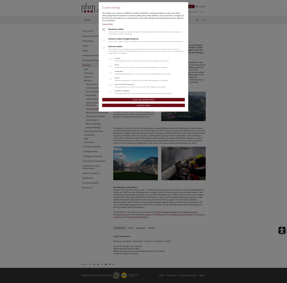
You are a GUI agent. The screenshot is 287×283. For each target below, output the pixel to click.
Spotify (117, 78)
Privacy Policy (107, 24)
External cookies (115, 46)
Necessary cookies (116, 29)
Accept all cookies (143, 105)
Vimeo (117, 65)
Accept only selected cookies (143, 99)
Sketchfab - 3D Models (122, 91)
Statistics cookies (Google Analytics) (123, 39)
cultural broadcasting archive (124, 84)
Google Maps (119, 71)
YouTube (118, 58)
